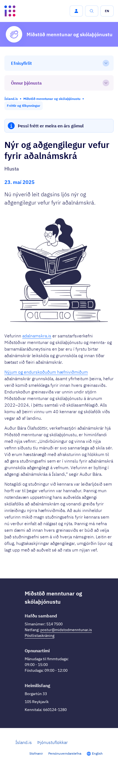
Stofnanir (36, 753)
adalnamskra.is (36, 335)
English (97, 753)
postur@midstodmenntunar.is (66, 629)
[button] (76, 10)
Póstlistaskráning (39, 635)
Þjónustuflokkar (52, 742)
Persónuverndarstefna (64, 753)
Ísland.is (23, 742)
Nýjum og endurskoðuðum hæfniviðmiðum (46, 372)
